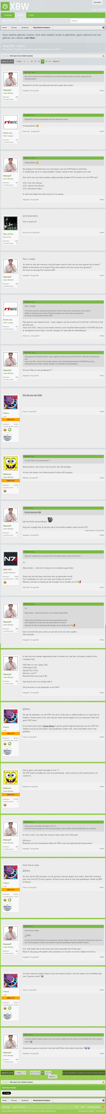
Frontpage (8, 15)
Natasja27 (7, 90)
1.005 (16, 241)
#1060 (102, 1053)
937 (17, 140)
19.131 (16, 424)
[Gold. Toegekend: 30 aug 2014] (5, 430)
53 (42, 61)
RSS (103, 1107)
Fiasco (6, 413)
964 (17, 97)
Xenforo (22, 1107)
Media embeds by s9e (48, 1111)
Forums (20, 15)
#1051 (102, 587)
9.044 (16, 576)
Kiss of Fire (8, 234)
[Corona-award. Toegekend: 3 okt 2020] (7, 437)
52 (39, 61)
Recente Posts (27, 21)
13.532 (16, 485)
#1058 (102, 957)
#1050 (102, 535)
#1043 (102, 199)
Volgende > (56, 61)
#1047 (102, 375)
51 (35, 61)
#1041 (102, 90)
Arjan (47, 49)
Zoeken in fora (11, 21)
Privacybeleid (100, 1111)
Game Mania (48, 726)
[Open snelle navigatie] (103, 28)
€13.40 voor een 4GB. (32, 395)
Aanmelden (97, 2)
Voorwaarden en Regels (86, 1111)
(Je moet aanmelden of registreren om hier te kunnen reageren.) (83, 1073)
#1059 (102, 990)
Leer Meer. (30, 37)
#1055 (102, 786)
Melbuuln (7, 474)
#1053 (102, 692)
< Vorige (18, 61)
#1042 (102, 131)
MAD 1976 (7, 570)
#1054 (102, 737)
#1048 (102, 411)
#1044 (102, 232)
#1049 (102, 478)
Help (76, 1107)
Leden (31, 15)
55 (50, 61)
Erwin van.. (8, 133)
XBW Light (6, 1107)
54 (46, 61)
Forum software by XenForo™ (20, 1111)
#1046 (102, 336)
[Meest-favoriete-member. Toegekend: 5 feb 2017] (10, 430)
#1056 (102, 848)
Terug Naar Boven (93, 1107)
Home (83, 1107)
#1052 (102, 640)
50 (32, 61)
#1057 (102, 887)
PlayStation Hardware (23, 49)
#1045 (102, 275)
